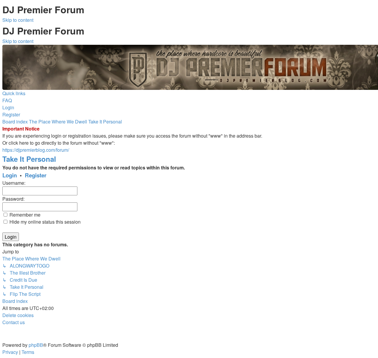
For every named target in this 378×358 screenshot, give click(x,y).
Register (35, 175)
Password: (13, 198)
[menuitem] (7, 100)
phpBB (36, 344)
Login (9, 175)
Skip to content (17, 20)
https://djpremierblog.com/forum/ (35, 149)
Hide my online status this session (44, 221)
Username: (13, 182)
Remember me (24, 214)
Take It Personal (29, 159)
